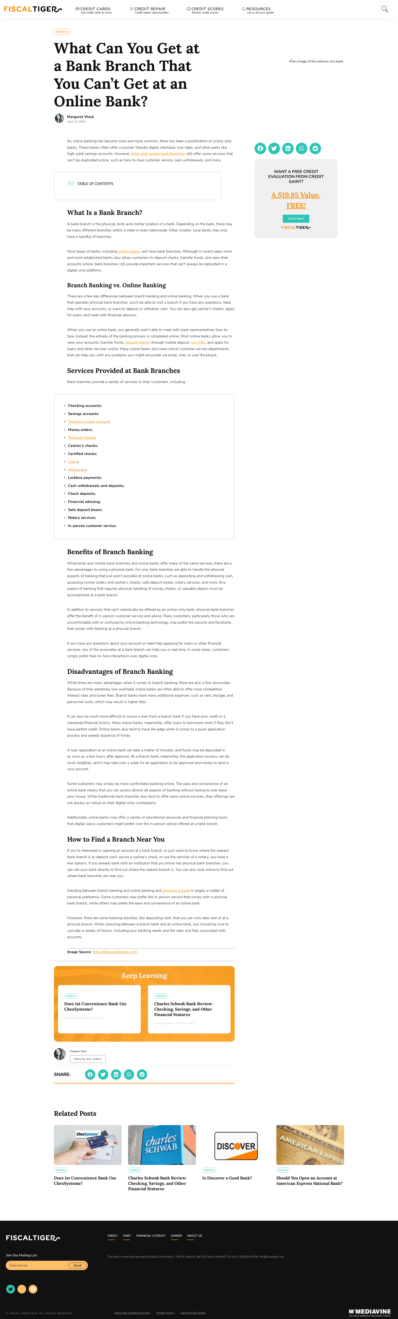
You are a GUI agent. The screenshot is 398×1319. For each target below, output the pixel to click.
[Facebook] (33, 1289)
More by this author (88, 1059)
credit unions (129, 251)
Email (10, 1259)
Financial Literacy (151, 1236)
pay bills (198, 342)
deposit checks (137, 342)
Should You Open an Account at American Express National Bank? (309, 1180)
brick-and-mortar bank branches (158, 153)
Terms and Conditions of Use (132, 1312)
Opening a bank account (88, 421)
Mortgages (77, 469)
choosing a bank (176, 890)
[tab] (383, 9)
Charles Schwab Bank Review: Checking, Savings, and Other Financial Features (183, 1009)
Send (77, 1265)
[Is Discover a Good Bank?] (236, 1145)
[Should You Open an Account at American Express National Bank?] (310, 1145)
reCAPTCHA (15, 1271)
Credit (113, 1236)
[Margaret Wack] (59, 118)
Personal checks (81, 437)
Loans (73, 461)
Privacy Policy (166, 1312)
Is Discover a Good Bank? (227, 1177)
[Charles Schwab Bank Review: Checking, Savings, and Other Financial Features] (162, 1145)
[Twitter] (10, 1289)
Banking (62, 31)
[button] (90, 1074)
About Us (194, 1236)
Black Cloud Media (161, 1257)
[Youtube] (21, 1289)
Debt (127, 1236)
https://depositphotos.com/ (115, 951)
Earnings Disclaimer (193, 1312)
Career (176, 1236)
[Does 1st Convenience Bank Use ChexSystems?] (88, 1145)
